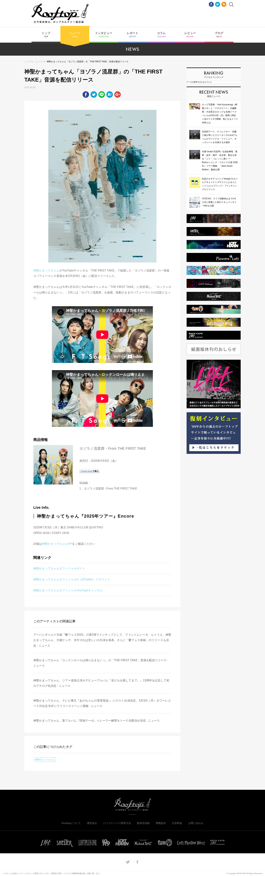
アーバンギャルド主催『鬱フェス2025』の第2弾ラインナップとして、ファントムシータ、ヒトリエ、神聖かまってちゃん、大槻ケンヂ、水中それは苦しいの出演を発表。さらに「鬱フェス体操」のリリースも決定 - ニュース (102, 640)
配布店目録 (143, 823)
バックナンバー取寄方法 (117, 823)
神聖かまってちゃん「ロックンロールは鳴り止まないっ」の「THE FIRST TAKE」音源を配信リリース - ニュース (100, 663)
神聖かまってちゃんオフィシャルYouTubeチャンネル (68, 590)
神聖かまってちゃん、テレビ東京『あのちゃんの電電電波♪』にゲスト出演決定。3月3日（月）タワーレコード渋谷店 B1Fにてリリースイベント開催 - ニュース (102, 703)
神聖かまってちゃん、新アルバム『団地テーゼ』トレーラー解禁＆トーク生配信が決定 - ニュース (96, 720)
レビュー (190, 35)
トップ (46, 35)
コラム (161, 35)
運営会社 (92, 823)
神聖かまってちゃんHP (57, 543)
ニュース (75, 35)
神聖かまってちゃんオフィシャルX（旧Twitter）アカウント (71, 579)
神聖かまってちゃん (46, 270)
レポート (132, 35)
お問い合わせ (195, 823)
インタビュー (103, 35)
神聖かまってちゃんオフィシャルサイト (59, 568)
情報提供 (161, 823)
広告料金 (177, 823)
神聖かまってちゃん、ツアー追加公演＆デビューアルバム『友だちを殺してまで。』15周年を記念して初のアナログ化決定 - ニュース (101, 683)
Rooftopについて (71, 823)
